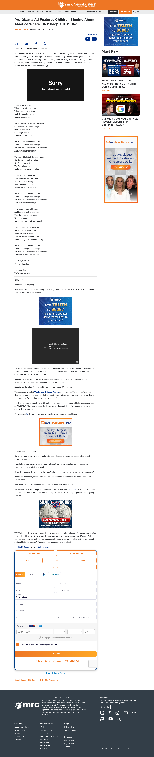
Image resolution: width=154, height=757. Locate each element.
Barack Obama (20, 680)
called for (72, 489)
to (27, 414)
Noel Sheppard (21, 30)
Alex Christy (106, 91)
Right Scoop (23, 547)
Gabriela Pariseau (108, 129)
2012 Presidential (51, 680)
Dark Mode (102, 12)
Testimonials (92, 12)
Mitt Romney (33, 680)
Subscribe (113, 12)
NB (41, 680)
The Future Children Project (46, 392)
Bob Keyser (43, 547)
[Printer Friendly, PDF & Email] (26, 44)
